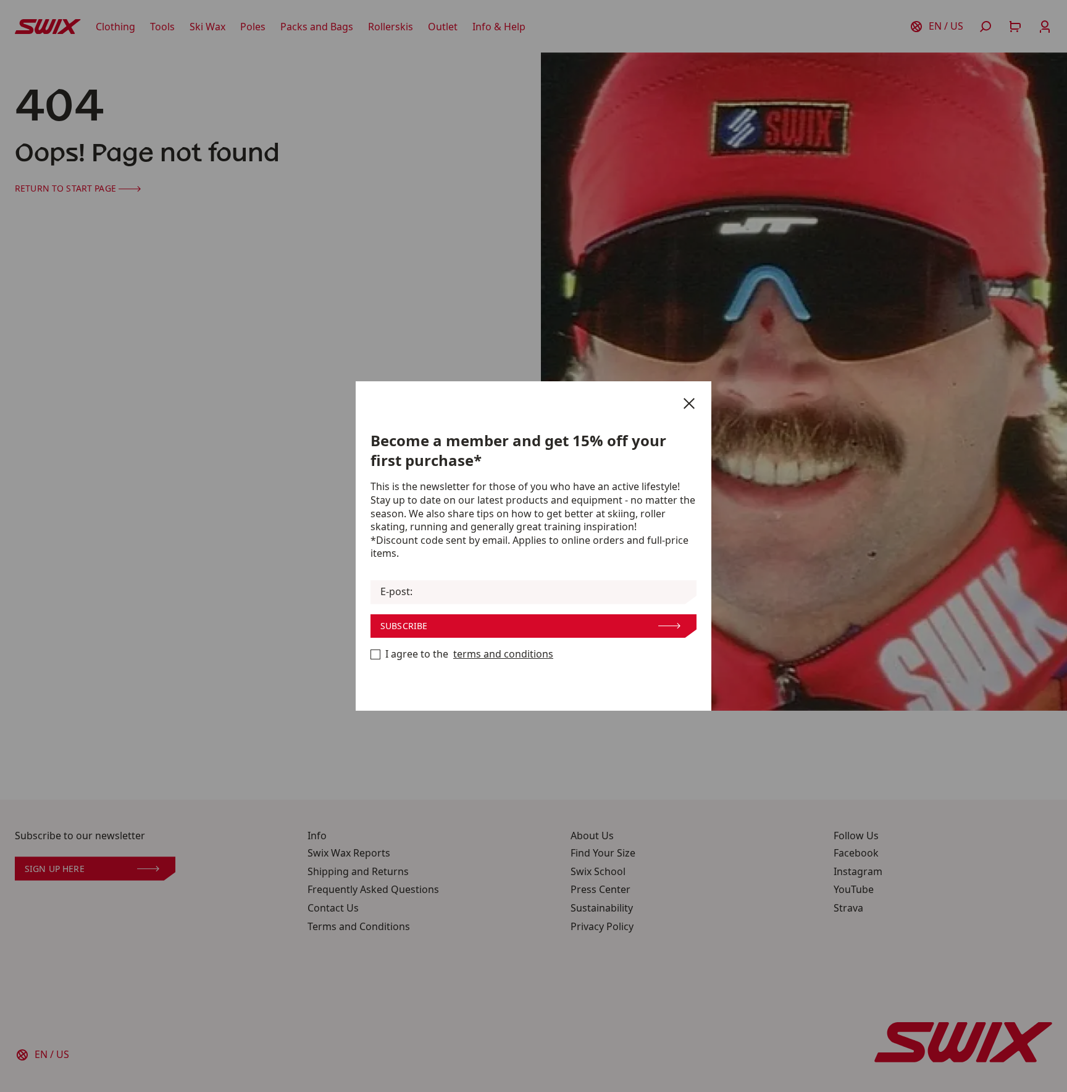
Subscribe (403, 626)
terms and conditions (503, 654)
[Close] (689, 403)
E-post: (396, 591)
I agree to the (469, 654)
